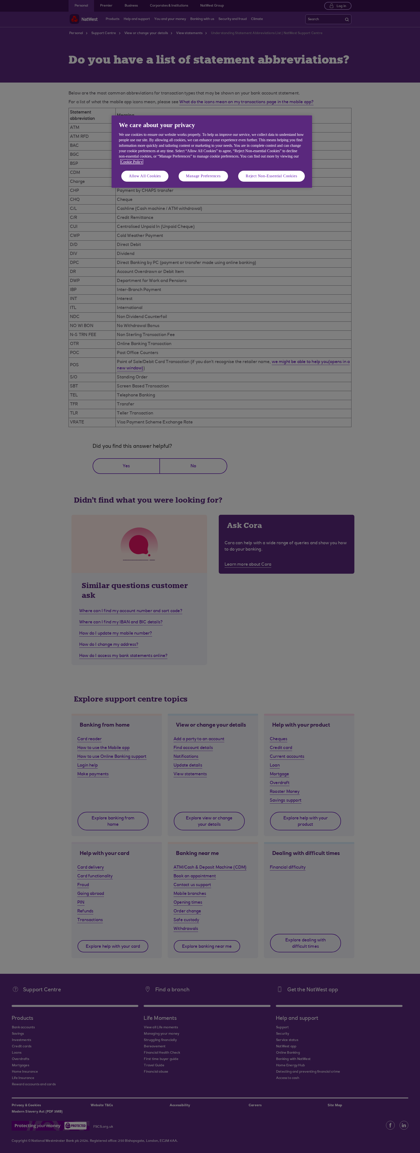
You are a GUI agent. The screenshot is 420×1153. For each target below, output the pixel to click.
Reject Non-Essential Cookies (271, 176)
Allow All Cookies (145, 176)
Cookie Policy (132, 162)
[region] (212, 151)
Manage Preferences (203, 176)
